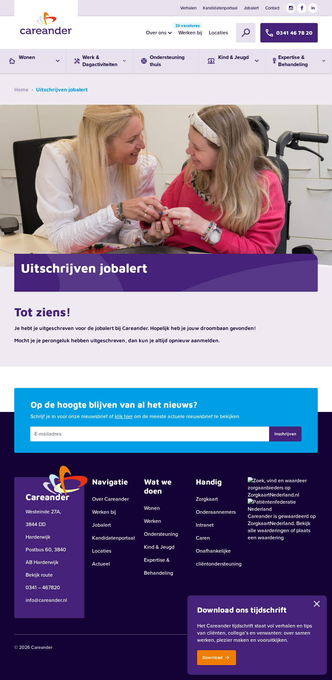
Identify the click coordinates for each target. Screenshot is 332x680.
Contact (272, 8)
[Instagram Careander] (291, 8)
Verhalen (188, 8)
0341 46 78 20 (294, 33)
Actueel (101, 564)
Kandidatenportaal (220, 8)
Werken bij (188, 31)
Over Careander (110, 499)
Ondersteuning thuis (167, 60)
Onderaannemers (216, 512)
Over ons (156, 32)
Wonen (152, 508)
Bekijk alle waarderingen (279, 527)
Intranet (205, 525)
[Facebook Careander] (302, 8)
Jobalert (251, 8)
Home (21, 89)
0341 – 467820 (43, 587)
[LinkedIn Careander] (313, 8)
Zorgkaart (207, 499)
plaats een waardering (279, 534)
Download (213, 657)
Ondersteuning (161, 534)
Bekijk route (39, 575)
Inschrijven (285, 433)
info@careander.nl (46, 600)
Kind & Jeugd (159, 547)
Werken (152, 521)
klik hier (124, 416)
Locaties (218, 32)
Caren (203, 538)
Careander (260, 516)
